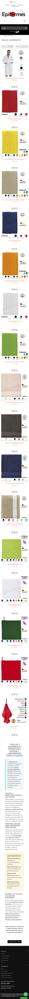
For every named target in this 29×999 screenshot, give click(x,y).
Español (14, 2)
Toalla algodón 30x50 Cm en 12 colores (14, 200)
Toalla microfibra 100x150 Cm (14, 564)
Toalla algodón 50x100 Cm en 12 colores (14, 281)
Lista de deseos (4, 958)
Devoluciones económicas (6, 977)
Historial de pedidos (5, 956)
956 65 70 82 (6, 988)
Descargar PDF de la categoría (14, 941)
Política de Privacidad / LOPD (7, 973)
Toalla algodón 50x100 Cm (14, 240)
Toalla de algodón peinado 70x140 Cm (14, 483)
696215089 (6, 983)
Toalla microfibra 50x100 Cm (14, 645)
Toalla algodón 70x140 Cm (14, 321)
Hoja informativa (4, 960)
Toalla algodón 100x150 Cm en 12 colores (14, 159)
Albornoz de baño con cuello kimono (14, 78)
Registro (7, 5)
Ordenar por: (4, 46)
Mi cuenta (3, 954)
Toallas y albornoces (8, 35)
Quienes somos (4, 971)
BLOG (2, 969)
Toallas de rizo (14, 726)
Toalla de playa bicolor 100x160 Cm (14, 524)
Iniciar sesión (13, 5)
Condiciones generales (6, 975)
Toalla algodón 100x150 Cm (14, 119)
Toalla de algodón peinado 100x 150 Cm (14, 402)
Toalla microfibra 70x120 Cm (14, 686)
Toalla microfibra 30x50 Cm (14, 605)
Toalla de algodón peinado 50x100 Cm (14, 443)
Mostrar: (17, 46)
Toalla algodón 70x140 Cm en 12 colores (14, 362)
